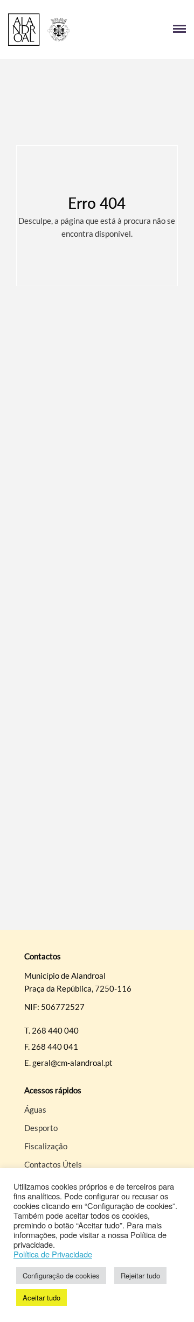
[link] (52, 29)
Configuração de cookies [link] (61, 1275)
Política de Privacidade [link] (52, 1254)
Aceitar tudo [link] (41, 1297)
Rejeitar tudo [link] (140, 1275)
